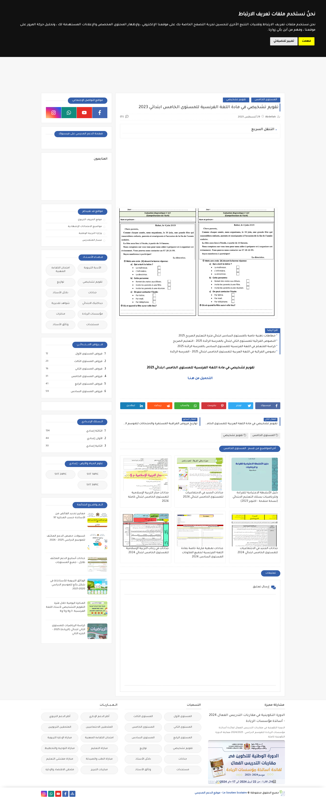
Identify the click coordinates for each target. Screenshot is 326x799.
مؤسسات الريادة (92, 314)
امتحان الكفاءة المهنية (60, 270)
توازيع (60, 282)
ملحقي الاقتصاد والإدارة (59, 769)
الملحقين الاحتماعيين (99, 727)
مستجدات (92, 324)
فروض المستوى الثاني (88, 369)
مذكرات (60, 314)
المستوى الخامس (266, 99)
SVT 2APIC (61, 474)
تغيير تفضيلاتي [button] (284, 41)
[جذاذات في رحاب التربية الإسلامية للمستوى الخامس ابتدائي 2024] (145, 530)
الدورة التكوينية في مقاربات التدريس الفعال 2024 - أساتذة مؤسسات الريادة (247, 718)
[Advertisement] (200, 173)
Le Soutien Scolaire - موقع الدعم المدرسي (221, 793)
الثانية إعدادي (94, 446)
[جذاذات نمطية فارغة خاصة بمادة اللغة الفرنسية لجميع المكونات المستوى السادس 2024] (200, 530)
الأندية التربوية (92, 268)
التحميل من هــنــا (200, 378)
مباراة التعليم (99, 748)
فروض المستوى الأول (88, 354)
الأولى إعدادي (94, 438)
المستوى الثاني (183, 727)
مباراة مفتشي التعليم (59, 759)
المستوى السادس (143, 737)
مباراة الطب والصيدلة (99, 759)
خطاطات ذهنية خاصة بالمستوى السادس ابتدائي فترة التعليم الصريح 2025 (227, 336)
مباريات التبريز (99, 769)
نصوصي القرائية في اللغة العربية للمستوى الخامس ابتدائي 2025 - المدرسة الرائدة (223, 352)
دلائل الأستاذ (60, 292)
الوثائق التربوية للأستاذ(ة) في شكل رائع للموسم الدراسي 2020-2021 (67, 585)
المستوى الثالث (143, 716)
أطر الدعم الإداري (99, 716)
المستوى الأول (183, 716)
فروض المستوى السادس (86, 391)
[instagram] (53, 112)
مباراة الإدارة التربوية (59, 737)
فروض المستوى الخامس (86, 376)
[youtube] (84, 112)
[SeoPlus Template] (282, 793)
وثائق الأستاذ (61, 324)
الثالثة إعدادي (94, 431)
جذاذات (92, 292)
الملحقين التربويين (59, 727)
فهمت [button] (306, 41)
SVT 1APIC (92, 474)
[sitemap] (72, 794)
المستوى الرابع (182, 737)
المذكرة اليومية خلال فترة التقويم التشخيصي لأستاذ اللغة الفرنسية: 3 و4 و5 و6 (65, 607)
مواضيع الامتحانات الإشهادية (85, 226)
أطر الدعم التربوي (59, 716)
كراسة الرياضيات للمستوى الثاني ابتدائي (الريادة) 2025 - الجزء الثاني (68, 629)
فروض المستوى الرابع (88, 384)
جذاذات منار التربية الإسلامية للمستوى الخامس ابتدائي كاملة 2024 (148, 497)
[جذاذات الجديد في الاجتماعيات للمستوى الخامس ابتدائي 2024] (200, 474)
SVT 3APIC (92, 485)
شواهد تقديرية (60, 303)
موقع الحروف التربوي (90, 219)
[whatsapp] (69, 112)
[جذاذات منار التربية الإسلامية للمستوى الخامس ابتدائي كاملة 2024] (145, 474)
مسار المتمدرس (92, 240)
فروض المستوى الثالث (88, 361)
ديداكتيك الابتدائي (92, 303)
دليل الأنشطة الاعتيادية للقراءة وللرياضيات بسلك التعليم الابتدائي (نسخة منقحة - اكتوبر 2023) (255, 497)
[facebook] (100, 112)
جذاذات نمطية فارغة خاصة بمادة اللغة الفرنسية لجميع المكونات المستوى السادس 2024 (202, 553)
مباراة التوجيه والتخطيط (60, 748)
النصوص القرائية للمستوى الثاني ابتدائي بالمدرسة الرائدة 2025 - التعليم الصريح (224, 341)
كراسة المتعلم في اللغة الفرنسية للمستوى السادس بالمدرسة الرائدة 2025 (226, 346)
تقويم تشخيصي (236, 99)
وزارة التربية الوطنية (90, 233)
